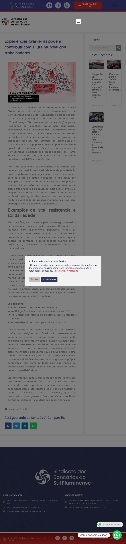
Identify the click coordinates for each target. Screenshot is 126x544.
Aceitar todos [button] (49, 279)
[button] (78, 21)
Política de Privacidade (65, 270)
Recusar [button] (35, 279)
